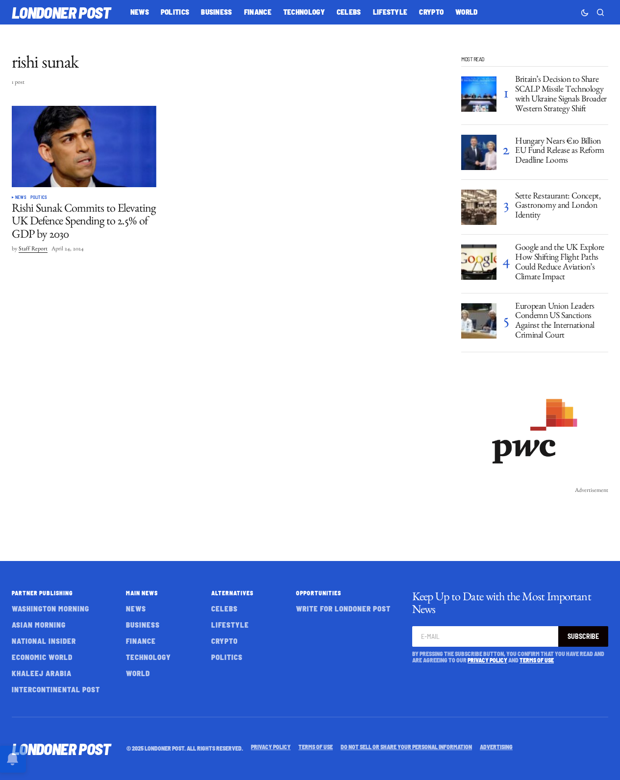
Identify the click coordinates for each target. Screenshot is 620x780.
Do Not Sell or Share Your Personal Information (406, 746)
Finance (141, 640)
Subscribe (583, 636)
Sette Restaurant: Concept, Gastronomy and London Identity (558, 207)
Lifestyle (230, 624)
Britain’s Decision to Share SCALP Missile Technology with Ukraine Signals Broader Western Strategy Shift (561, 95)
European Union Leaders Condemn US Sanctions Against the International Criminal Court (555, 322)
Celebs (224, 608)
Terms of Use (537, 660)
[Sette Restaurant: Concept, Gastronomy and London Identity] (478, 207)
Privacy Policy (487, 660)
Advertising (496, 746)
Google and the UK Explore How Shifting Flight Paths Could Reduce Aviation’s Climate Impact (559, 263)
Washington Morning (50, 608)
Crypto (224, 640)
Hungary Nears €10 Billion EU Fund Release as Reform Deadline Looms (559, 152)
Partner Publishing (42, 592)
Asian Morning (39, 624)
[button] (585, 12)
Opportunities (318, 592)
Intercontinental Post (56, 689)
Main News (142, 592)
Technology (148, 657)
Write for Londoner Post (343, 608)
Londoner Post (61, 12)
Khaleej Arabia (42, 673)
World (138, 673)
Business (143, 624)
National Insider (44, 640)
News (20, 197)
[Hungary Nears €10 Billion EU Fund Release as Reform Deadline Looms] (478, 152)
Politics (38, 197)
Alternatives (232, 592)
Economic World (42, 657)
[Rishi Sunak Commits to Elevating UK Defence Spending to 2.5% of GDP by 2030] (84, 146)
